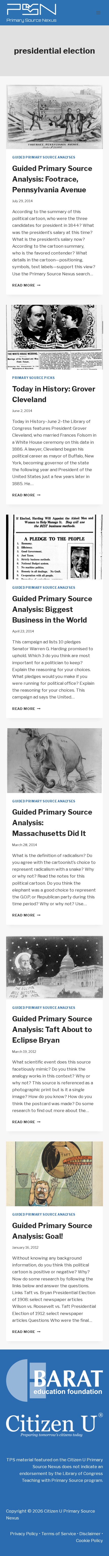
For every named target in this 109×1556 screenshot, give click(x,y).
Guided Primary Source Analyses (43, 157)
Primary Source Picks (33, 378)
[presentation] (54, 116)
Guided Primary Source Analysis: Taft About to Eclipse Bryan (52, 1029)
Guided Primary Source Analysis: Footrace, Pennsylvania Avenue (52, 179)
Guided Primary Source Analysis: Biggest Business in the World (52, 609)
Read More (26, 285)
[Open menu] (98, 13)
